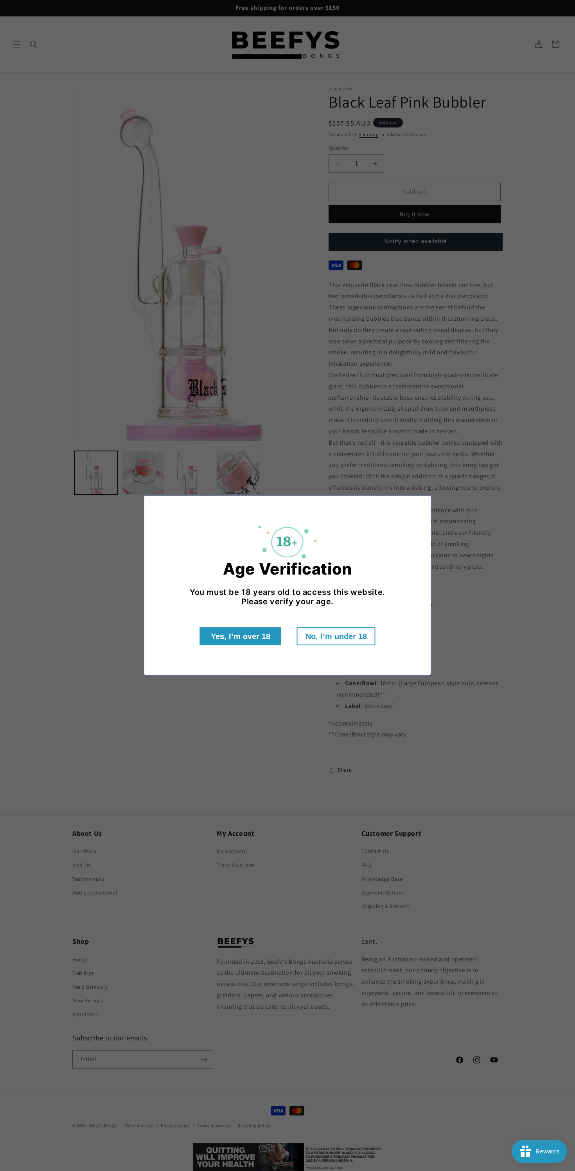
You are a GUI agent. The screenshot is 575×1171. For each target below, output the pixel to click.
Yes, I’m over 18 (240, 636)
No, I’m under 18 (336, 636)
